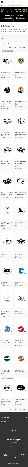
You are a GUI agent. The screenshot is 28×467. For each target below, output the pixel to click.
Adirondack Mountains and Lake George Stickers (6, 224)
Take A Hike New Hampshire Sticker (5, 162)
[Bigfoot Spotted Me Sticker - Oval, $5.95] (7, 61)
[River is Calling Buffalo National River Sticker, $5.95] (7, 181)
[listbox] (15, 44)
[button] (14, 38)
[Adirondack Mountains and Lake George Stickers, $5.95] (7, 210)
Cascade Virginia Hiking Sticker (20, 400)
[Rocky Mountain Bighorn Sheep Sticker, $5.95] (21, 90)
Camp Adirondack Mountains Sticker (19, 371)
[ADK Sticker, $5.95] (7, 270)
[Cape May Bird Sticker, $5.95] (21, 270)
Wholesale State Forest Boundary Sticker (20, 310)
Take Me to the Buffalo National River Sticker (20, 193)
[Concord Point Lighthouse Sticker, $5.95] (7, 388)
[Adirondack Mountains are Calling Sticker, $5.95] (21, 241)
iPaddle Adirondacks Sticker (6, 253)
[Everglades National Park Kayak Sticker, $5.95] (21, 61)
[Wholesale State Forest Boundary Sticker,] (21, 298)
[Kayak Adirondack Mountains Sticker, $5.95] (7, 329)
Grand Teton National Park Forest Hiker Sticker (6, 103)
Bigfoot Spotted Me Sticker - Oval (5, 73)
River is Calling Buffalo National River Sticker (7, 193)
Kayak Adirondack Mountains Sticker (5, 341)
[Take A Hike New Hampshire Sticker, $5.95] (7, 150)
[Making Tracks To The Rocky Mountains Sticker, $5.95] (21, 121)
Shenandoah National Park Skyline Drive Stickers (6, 311)
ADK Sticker (4, 282)
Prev (10, 47)
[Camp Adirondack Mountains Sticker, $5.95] (21, 358)
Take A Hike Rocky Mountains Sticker (5, 133)
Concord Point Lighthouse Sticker (5, 400)
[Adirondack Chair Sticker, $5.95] (21, 210)
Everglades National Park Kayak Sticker (20, 73)
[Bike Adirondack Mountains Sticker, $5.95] (21, 329)
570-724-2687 (14, 447)
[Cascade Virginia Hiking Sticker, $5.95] (21, 388)
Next (24, 47)
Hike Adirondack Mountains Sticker (5, 371)
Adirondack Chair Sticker (19, 223)
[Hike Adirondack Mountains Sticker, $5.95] (7, 358)
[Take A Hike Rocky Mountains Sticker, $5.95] (7, 121)
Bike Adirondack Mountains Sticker (19, 341)
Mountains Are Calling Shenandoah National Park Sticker (20, 163)
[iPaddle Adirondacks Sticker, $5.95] (7, 241)
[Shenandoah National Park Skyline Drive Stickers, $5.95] (7, 298)
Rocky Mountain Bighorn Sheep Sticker (21, 102)
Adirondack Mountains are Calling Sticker (20, 253)
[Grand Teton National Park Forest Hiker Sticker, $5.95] (7, 90)
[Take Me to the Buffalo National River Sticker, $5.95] (21, 181)
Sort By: (3, 43)
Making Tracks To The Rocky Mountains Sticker (21, 133)
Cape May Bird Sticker (20, 282)
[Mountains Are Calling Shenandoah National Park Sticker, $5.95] (21, 150)
